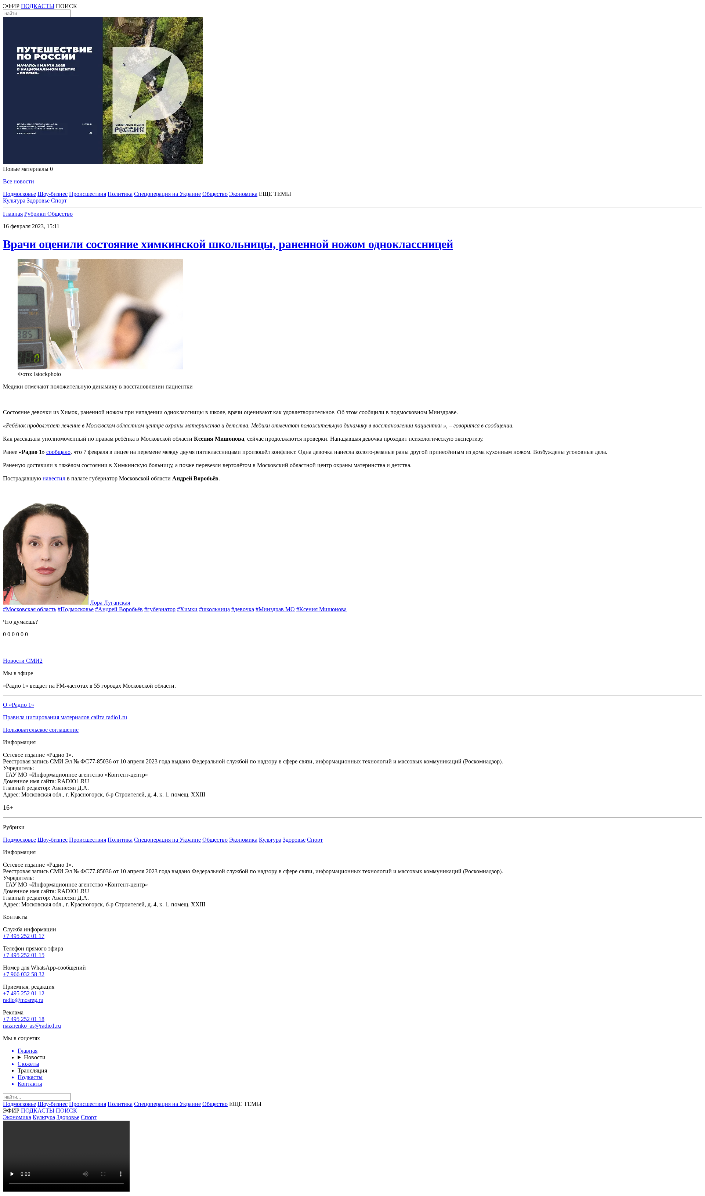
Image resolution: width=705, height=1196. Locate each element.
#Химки (187, 609)
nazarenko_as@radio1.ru (32, 1026)
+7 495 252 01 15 (23, 955)
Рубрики (35, 214)
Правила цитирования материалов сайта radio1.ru (65, 717)
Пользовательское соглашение (41, 730)
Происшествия (87, 194)
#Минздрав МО (275, 609)
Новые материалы (28, 169)
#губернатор (160, 609)
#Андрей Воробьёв (119, 609)
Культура (14, 200)
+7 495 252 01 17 (23, 936)
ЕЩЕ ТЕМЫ (275, 194)
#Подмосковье (76, 609)
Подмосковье (19, 194)
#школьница (214, 609)
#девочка (242, 609)
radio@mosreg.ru (23, 1000)
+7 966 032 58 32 (23, 974)
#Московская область (29, 609)
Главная (13, 214)
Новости (35, 1057)
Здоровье (38, 200)
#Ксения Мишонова (321, 609)
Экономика (243, 194)
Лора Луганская (110, 602)
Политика (120, 194)
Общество (215, 194)
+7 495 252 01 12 (23, 993)
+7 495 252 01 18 (23, 1019)
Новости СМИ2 (23, 661)
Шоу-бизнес (52, 194)
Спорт (59, 200)
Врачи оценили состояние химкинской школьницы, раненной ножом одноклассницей (228, 244)
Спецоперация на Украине (167, 194)
